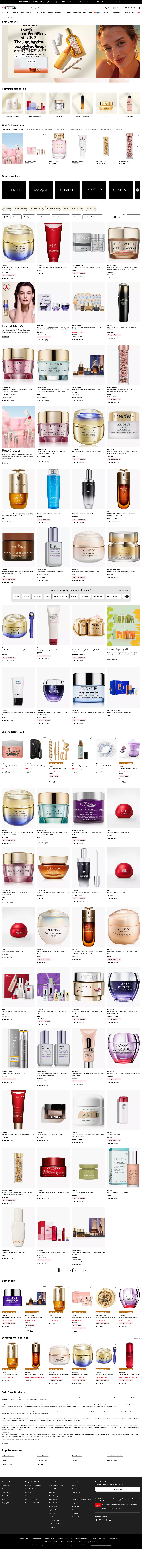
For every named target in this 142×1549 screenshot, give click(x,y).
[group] (71, 54)
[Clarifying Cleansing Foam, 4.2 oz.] (53, 625)
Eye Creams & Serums (53, 208)
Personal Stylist (53, 1506)
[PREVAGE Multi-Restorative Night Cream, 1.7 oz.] (88, 242)
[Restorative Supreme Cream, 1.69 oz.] (123, 547)
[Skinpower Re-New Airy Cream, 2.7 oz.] (123, 867)
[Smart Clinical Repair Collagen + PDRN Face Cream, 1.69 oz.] (12, 1298)
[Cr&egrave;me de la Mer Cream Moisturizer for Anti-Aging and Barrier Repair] (88, 1110)
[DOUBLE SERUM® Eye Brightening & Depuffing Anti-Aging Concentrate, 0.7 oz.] (59, 1298)
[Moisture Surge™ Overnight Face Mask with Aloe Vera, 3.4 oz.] (88, 1048)
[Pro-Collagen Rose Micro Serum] (123, 1168)
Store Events (52, 1513)
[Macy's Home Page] (9, 8)
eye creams (81, 1427)
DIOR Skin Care (77, 1456)
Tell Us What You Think (55, 1524)
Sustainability (75, 1513)
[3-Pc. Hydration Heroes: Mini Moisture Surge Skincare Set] (82, 1298)
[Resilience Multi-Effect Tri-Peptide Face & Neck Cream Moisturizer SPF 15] (18, 365)
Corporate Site (76, 1492)
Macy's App (52, 1492)
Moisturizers (7, 208)
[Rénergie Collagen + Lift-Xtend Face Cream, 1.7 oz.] (129, 1298)
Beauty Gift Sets (7, 1464)
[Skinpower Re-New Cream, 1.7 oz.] (18, 927)
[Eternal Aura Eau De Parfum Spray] (59, 146)
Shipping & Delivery (7, 1503)
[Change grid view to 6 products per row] (119, 217)
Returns (4, 1499)
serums (56, 1425)
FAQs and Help (6, 1485)
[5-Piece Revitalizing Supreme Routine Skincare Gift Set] (88, 302)
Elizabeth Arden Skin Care (115, 1456)
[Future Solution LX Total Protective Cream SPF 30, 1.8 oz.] (53, 927)
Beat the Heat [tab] (61, 129)
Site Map (74, 1510)
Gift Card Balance (30, 1496)
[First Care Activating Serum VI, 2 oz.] (18, 1227)
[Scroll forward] (127, 596)
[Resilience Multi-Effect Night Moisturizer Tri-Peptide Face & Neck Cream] (53, 426)
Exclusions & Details (107, 1508)
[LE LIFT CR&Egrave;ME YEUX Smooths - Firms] (53, 1110)
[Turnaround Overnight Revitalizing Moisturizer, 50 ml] (88, 687)
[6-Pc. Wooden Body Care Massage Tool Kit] (59, 749)
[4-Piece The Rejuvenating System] (123, 687)
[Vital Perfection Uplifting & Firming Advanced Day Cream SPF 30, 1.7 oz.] (18, 808)
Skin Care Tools (91, 208)
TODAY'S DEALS (24, 2)
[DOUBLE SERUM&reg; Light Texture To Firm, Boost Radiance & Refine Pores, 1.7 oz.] (88, 927)
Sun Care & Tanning (36, 208)
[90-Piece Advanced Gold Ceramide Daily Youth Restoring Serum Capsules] (18, 1168)
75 (81, 1270)
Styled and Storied (77, 1517)
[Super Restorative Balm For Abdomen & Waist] (53, 242)
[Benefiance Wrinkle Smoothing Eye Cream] (88, 547)
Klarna (3, 1489)
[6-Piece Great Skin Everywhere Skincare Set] (53, 987)
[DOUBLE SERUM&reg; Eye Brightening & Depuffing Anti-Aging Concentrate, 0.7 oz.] (18, 489)
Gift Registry (52, 1527)
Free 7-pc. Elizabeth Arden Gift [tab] (12, 129)
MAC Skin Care (42, 1460)
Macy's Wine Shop (54, 1503)
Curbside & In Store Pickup (56, 1485)
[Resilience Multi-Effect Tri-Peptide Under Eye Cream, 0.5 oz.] (18, 867)
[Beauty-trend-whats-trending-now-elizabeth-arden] (12, 148)
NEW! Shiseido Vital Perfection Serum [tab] (40, 129)
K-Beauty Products (113, 1460)
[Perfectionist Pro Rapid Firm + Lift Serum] (53, 547)
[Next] (137, 146)
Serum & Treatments (20, 208)
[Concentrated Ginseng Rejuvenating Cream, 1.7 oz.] (53, 867)
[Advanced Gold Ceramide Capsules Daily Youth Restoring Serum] (106, 146)
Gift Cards (28, 1492)
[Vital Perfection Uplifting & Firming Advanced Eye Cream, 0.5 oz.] (18, 625)
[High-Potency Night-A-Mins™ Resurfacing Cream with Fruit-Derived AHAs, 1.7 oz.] (18, 547)
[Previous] (4, 242)
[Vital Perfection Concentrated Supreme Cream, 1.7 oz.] (88, 426)
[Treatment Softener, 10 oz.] (123, 1110)
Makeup (74, 1460)
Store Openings (53, 1517)
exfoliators (73, 1411)
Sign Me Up (118, 1489)
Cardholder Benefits (30, 1489)
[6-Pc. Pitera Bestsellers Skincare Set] (18, 987)
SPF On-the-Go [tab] (90, 129)
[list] (71, 54)
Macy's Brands (53, 1499)
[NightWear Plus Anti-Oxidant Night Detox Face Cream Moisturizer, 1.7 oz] (53, 808)
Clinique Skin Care (42, 1456)
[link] (35, 162)
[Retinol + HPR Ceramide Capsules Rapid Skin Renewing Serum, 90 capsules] (129, 146)
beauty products (35, 1439)
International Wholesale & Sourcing (81, 1499)
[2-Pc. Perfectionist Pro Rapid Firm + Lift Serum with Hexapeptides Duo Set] (53, 1048)
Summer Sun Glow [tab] (75, 129)
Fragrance (5, 1460)
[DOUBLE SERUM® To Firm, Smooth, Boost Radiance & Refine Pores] (35, 1355)
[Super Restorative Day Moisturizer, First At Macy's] (53, 1168)
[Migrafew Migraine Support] (82, 749)
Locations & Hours (54, 1489)
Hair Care (40, 1464)
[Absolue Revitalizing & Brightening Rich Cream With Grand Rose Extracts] (88, 625)
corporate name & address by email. (101, 1545)
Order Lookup (5, 1492)
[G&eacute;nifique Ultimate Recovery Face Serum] (88, 867)
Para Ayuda (5, 1496)
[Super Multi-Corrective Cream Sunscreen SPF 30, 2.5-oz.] (88, 808)
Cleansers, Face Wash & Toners (73, 208)
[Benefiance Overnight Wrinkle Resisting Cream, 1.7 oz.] (123, 927)
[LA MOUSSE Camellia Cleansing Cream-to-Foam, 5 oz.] (18, 687)
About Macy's (75, 1485)
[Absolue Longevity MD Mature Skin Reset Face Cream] (88, 987)
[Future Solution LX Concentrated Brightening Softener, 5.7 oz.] (123, 302)
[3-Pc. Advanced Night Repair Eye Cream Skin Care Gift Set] (88, 1227)
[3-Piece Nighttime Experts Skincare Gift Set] (88, 365)
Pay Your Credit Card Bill (32, 1503)
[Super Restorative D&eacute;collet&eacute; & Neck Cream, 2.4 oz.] (18, 1110)
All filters (125, 590)
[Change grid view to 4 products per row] (115, 217)
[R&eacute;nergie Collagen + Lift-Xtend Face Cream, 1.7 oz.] (123, 1048)
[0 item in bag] (138, 8)
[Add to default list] (44, 135)
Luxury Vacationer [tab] (105, 129)
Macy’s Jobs (75, 1503)
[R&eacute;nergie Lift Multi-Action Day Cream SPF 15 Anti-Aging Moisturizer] (53, 687)
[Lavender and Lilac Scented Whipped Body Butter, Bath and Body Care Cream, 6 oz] (129, 749)
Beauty (7, 17)
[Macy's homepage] (3, 18)
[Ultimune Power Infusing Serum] (129, 1355)
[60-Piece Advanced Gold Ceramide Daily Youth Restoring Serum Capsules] (106, 1298)
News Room (75, 1506)
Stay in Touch (52, 1510)
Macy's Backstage (54, 1496)
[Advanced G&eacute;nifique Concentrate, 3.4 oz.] (88, 489)
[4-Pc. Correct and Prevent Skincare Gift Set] (53, 1227)
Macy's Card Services (31, 1499)
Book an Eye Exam (54, 1520)
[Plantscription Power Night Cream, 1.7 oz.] (88, 1168)
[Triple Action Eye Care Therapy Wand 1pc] (35, 749)
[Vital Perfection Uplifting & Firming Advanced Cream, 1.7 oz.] (18, 242)
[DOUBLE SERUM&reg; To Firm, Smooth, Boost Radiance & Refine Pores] (123, 489)
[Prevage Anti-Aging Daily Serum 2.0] (18, 1048)
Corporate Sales (76, 1489)
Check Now (118, 1508)
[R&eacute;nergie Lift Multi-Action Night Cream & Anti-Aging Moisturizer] (123, 987)
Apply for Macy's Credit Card (33, 1485)
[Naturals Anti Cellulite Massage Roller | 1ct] (106, 749)
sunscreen (46, 1436)
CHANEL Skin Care (8, 1456)
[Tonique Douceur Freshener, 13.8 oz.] (53, 489)
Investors (74, 1496)
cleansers (26, 1404)
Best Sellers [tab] (119, 129)
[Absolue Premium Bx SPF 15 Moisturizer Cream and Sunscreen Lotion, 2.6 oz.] (123, 426)
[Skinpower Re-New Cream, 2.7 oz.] (123, 808)
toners (25, 1418)
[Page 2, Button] (85, 1270)
